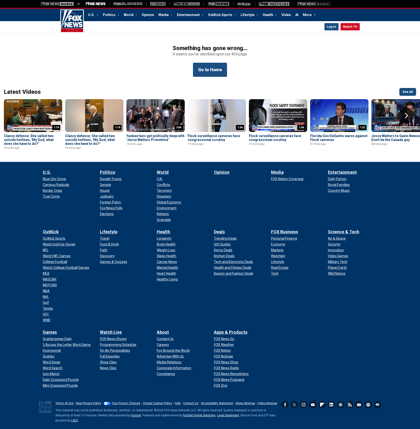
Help (178, 403)
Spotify (368, 404)
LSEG (74, 420)
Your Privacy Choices (126, 403)
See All (407, 92)
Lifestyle (248, 15)
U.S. (91, 15)
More (307, 15)
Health (268, 15)
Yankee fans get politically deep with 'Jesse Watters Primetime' (155, 138)
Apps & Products (230, 332)
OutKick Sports (220, 15)
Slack (340, 404)
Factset (136, 415)
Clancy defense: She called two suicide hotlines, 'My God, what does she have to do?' (29, 140)
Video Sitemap (267, 403)
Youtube (312, 404)
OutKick (51, 231)
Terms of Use (64, 403)
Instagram (303, 404)
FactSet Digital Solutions (199, 415)
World (129, 15)
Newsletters (359, 404)
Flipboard (322, 404)
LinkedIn (331, 404)
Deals (219, 231)
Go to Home (210, 69)
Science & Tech (343, 231)
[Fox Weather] (218, 4)
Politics (109, 15)
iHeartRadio (377, 404)
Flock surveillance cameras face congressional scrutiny (214, 138)
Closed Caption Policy (157, 403)
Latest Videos (22, 91)
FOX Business (284, 231)
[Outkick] (244, 4)
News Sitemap (245, 403)
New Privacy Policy (88, 403)
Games (50, 332)
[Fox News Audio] (187, 3)
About (163, 332)
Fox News (72, 21)
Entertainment (189, 15)
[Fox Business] (128, 3)
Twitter (294, 404)
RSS (349, 404)
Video (286, 15)
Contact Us (190, 403)
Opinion (148, 15)
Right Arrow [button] (406, 115)
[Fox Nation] (158, 4)
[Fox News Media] (95, 4)
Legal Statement (228, 415)
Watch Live (111, 332)
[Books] (314, 4)
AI (296, 15)
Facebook (285, 404)
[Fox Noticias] (274, 4)
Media (163, 15)
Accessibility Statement (217, 403)
